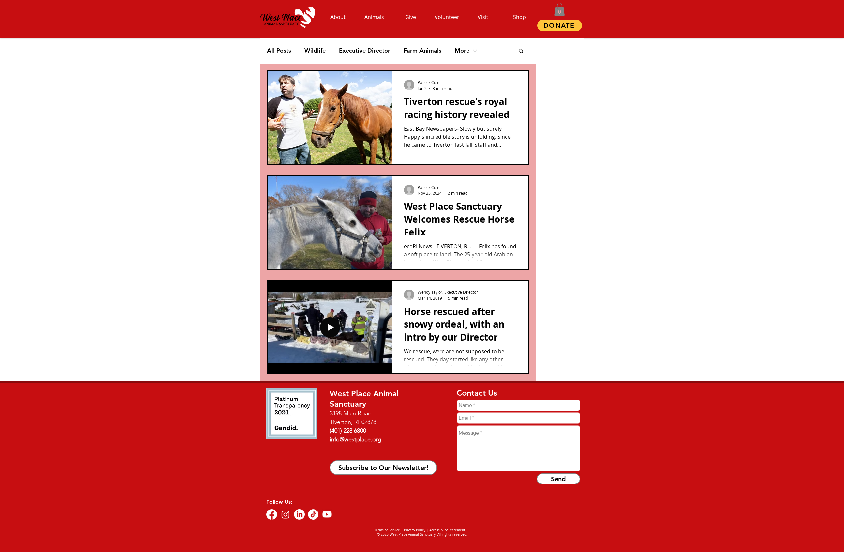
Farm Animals (422, 50)
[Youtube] (327, 514)
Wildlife (315, 50)
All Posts (279, 50)
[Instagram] (285, 514)
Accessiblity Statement (447, 530)
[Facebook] (271, 514)
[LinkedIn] (299, 514)
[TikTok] (313, 514)
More (462, 50)
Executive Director (364, 50)
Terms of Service (387, 530)
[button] (559, 9)
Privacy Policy (414, 530)
